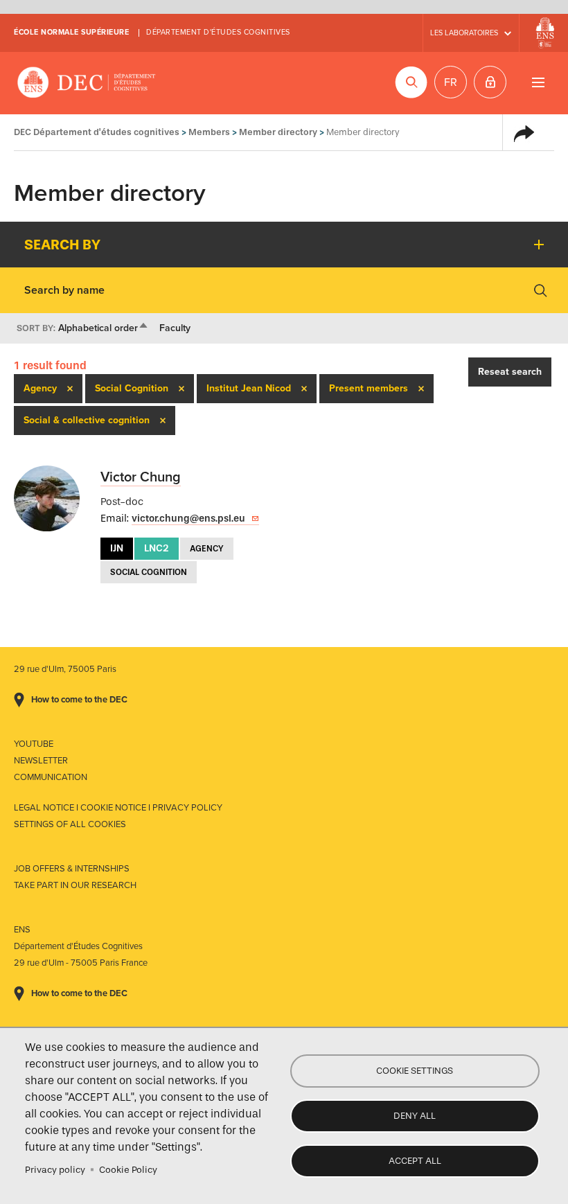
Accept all (415, 1161)
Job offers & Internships (72, 868)
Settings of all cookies (70, 824)
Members (209, 132)
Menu (538, 82)
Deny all (414, 1116)
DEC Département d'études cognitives (86, 83)
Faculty (174, 328)
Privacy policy (55, 1170)
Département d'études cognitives (218, 32)
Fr (450, 82)
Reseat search (510, 372)
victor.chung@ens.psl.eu (188, 518)
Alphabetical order (103, 328)
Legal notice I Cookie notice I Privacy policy (118, 807)
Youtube (33, 744)
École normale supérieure (71, 32)
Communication (50, 777)
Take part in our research (75, 885)
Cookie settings (414, 1071)
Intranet (490, 82)
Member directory (278, 132)
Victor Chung (140, 477)
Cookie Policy (128, 1170)
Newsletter (41, 760)
